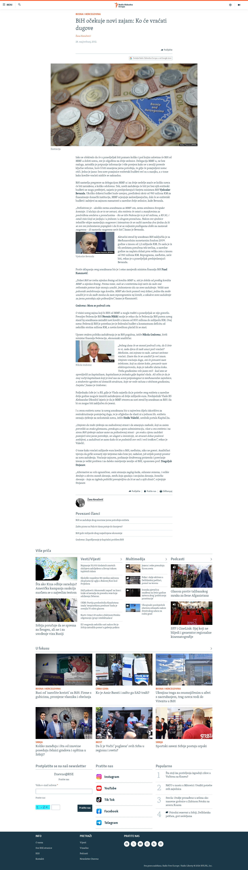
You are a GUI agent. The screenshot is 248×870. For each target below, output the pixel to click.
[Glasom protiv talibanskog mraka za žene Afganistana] (191, 576)
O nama (39, 843)
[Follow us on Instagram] (147, 844)
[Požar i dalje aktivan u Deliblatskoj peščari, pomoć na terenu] (133, 580)
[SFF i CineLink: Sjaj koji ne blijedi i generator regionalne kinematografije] (191, 613)
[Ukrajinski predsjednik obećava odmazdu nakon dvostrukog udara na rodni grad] (133, 608)
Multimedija (135, 559)
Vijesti (83, 843)
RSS (38, 854)
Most (99, 742)
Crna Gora (102, 689)
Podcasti (177, 559)
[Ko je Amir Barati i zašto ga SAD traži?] (124, 670)
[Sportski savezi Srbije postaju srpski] (184, 723)
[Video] (239, 5)
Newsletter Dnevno (89, 859)
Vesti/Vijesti (90, 559)
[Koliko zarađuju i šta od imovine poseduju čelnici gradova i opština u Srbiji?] (64, 723)
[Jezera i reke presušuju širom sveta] (133, 568)
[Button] (166, 50)
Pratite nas (85, 808)
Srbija (39, 742)
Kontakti (40, 859)
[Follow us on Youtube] (140, 844)
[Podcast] (230, 5)
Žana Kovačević (83, 36)
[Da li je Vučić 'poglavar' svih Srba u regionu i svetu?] (124, 723)
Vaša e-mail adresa (47, 785)
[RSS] (154, 844)
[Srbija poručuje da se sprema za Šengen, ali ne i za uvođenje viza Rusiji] (56, 610)
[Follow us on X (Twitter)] (133, 844)
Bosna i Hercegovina (88, 14)
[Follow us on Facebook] (126, 844)
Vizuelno (84, 848)
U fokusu (42, 649)
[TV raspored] (160, 844)
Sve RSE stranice (44, 848)
